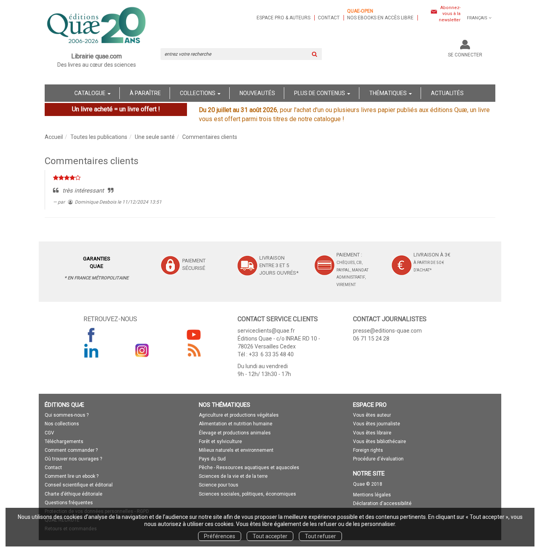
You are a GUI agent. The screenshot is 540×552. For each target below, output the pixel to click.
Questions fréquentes (69, 502)
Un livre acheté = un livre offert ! (116, 109)
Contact (329, 18)
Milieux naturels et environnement (236, 450)
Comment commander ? (71, 450)
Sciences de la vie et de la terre (233, 476)
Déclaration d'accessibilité (382, 503)
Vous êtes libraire (372, 433)
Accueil (54, 137)
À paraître (145, 93)
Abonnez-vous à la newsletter (450, 13)
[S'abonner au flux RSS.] (194, 350)
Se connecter (465, 55)
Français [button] (477, 18)
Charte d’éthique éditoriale (73, 494)
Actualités (447, 93)
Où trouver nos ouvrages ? (73, 459)
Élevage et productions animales (235, 433)
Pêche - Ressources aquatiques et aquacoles (249, 467)
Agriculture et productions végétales (239, 415)
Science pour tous (218, 485)
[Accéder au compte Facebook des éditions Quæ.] (91, 334)
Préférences (219, 536)
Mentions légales (372, 495)
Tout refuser (320, 536)
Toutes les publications (98, 137)
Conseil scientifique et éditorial (79, 485)
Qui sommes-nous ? (67, 415)
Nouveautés (257, 93)
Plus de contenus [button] (320, 93)
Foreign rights (368, 450)
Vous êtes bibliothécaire (379, 441)
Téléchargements (64, 441)
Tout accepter (270, 536)
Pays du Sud (212, 459)
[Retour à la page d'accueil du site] (97, 26)
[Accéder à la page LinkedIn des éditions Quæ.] (91, 350)
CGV (49, 433)
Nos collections (62, 424)
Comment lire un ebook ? (71, 476)
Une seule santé (155, 137)
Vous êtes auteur (372, 415)
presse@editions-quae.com (387, 330)
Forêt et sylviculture (220, 441)
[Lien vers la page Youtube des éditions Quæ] (194, 334)
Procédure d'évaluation (378, 459)
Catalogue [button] (90, 93)
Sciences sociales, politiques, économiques (247, 494)
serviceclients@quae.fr (266, 330)
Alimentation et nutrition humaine (235, 424)
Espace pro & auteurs (283, 18)
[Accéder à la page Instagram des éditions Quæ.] (142, 350)
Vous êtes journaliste (376, 424)
